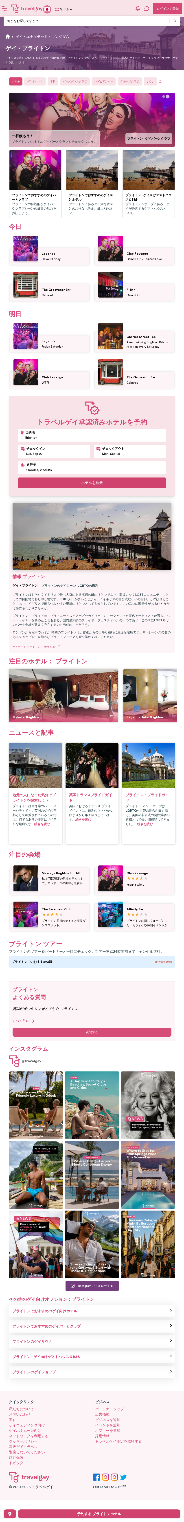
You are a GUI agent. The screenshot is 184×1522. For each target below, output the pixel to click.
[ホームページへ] (27, 8)
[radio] (129, 879)
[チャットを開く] (146, 8)
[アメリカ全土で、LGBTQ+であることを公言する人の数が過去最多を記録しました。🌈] (36, 1244)
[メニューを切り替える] (4, 8)
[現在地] (10, 1513)
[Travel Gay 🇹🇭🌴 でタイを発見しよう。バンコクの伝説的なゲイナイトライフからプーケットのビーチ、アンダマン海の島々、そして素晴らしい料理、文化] (36, 1175)
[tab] (164, 97)
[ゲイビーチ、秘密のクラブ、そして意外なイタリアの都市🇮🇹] (92, 1105)
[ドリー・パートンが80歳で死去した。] (148, 1105)
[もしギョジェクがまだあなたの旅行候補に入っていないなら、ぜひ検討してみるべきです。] (36, 1105)
